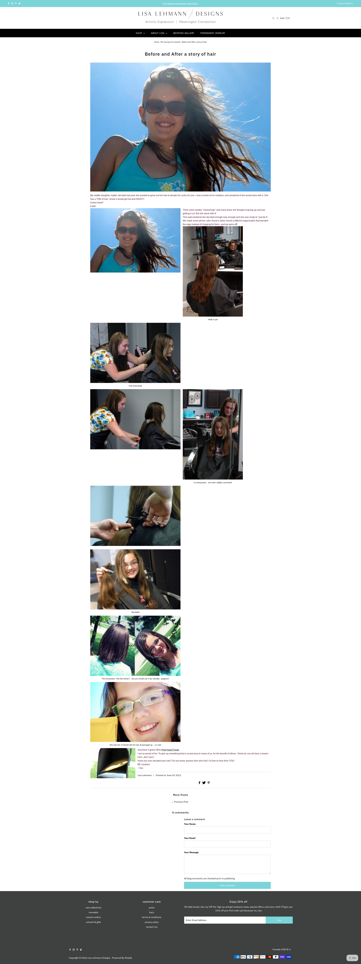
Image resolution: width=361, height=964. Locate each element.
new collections (93, 907)
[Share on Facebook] (200, 783)
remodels (93, 912)
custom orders (93, 917)
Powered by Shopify (122, 957)
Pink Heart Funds (170, 750)
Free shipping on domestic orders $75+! (180, 3)
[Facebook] (8, 3)
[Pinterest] (15, 3)
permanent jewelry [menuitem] (212, 33)
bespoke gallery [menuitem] (183, 33)
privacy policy (152, 922)
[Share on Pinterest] (209, 783)
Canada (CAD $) (344, 3)
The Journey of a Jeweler (170, 42)
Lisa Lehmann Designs (99, 957)
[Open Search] (273, 18)
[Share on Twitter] (204, 783)
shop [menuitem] (139, 33)
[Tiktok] (19, 3)
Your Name (190, 824)
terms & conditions (151, 917)
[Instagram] (12, 3)
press (152, 907)
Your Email (189, 838)
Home (156, 42)
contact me (152, 926)
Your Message (191, 852)
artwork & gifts (93, 922)
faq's (151, 912)
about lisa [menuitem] (158, 33)
